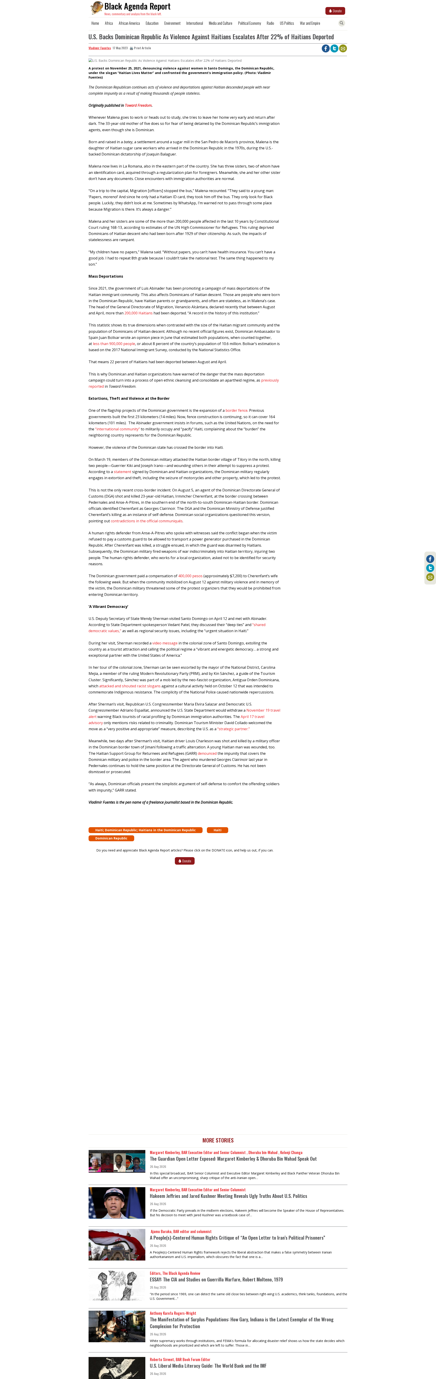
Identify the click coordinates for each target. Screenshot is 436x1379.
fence (243, 410)
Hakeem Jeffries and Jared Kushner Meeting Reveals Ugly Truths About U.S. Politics (228, 1195)
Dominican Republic (111, 838)
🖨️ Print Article (140, 47)
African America (129, 23)
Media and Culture (220, 23)
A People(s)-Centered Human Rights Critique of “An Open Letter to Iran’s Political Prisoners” (237, 1237)
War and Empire (310, 23)
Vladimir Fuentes (100, 47)
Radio (270, 23)
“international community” (117, 429)
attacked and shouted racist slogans (130, 685)
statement (122, 471)
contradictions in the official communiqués (147, 520)
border (231, 410)
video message (165, 643)
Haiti (217, 830)
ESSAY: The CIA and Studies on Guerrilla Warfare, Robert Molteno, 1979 (216, 1279)
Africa (109, 23)
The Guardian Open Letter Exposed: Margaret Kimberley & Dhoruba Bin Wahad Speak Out (233, 1158)
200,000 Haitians (138, 313)
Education (152, 23)
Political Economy (249, 23)
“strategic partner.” (233, 728)
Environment (172, 23)
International (194, 23)
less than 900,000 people (114, 343)
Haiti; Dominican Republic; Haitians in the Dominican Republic (145, 830)
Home (95, 23)
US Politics (287, 23)
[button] (165, 62)
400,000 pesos (190, 575)
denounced (207, 753)
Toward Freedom (138, 105)
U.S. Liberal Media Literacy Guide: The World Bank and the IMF (208, 1365)
